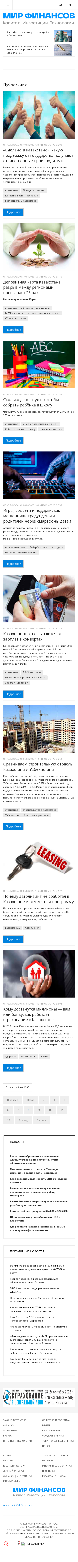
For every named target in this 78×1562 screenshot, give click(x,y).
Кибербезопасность (41, 547)
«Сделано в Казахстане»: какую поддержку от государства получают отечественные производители (38, 155)
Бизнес (7, 1435)
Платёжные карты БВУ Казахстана (25, 677)
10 (50, 1110)
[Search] (70, 5)
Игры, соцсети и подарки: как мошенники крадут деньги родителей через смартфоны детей (37, 516)
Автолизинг (32, 927)
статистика (11, 190)
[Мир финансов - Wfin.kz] (39, 19)
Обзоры (8, 1460)
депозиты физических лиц (44, 313)
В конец (41, 1120)
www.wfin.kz (19, 1533)
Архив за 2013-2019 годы (17, 1505)
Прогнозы (48, 1470)
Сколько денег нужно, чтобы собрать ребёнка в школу (31, 402)
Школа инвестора (14, 1465)
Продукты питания (34, 190)
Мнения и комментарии (57, 1465)
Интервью (48, 1460)
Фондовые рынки (53, 1435)
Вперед (23, 1120)
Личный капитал (13, 1470)
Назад (30, 1100)
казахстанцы (12, 927)
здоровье (10, 1056)
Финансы (8, 1425)
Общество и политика (56, 1420)
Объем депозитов (15, 318)
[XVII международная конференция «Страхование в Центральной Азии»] (39, 1397)
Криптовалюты (51, 1430)
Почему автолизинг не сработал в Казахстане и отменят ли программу (38, 899)
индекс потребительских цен (40, 424)
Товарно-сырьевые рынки (58, 1440)
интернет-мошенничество (21, 552)
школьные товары (51, 429)
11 (62, 1110)
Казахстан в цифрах (54, 1476)
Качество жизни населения (21, 195)
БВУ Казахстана (14, 313)
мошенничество (15, 547)
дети (60, 547)
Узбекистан (12, 815)
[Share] (60, 5)
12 (8, 1120)
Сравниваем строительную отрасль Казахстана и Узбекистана (38, 766)
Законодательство (15, 1420)
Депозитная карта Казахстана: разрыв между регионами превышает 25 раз (32, 287)
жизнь (44, 1056)
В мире (46, 1425)
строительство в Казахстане (39, 809)
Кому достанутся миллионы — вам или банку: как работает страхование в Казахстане (36, 1014)
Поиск (46, 1445)
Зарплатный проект (16, 682)
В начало (12, 1100)
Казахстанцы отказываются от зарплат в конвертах (32, 636)
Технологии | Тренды (55, 1455)
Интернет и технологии (17, 1440)
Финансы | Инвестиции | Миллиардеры (18, 1478)
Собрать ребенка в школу (20, 429)
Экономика (10, 1430)
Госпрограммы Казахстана (20, 200)
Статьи (7, 1455)
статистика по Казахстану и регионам (27, 308)
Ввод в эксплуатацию (36, 815)
